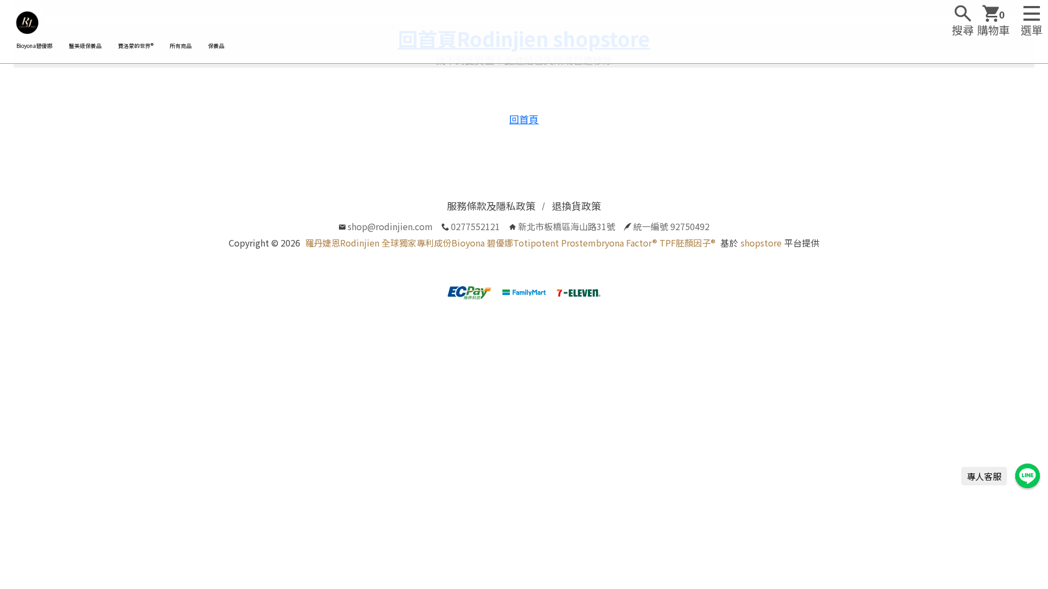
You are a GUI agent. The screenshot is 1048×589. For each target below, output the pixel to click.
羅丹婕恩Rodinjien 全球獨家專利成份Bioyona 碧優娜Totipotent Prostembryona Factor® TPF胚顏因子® (510, 242)
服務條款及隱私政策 (491, 206)
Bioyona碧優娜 (34, 45)
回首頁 (524, 119)
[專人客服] (1027, 476)
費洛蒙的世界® (135, 45)
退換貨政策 (576, 206)
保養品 (216, 45)
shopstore (761, 242)
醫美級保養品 (85, 45)
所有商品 (181, 45)
